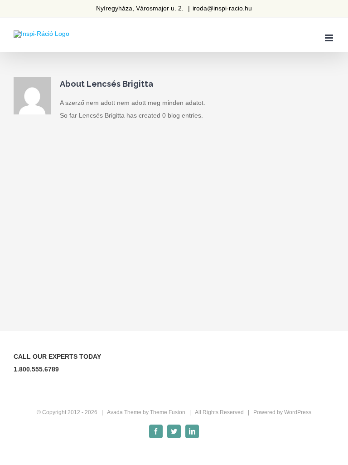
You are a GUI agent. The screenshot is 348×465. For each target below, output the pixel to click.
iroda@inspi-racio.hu (222, 8)
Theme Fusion (167, 412)
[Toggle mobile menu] (329, 38)
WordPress (297, 412)
